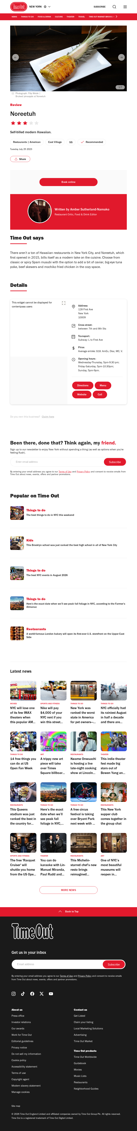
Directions (82, 385)
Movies (78, 1070)
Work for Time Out (22, 1035)
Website (81, 394)
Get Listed (79, 1016)
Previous (15, 57)
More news (68, 890)
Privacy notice (19, 1048)
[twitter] (42, 994)
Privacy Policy (83, 472)
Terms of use (19, 1073)
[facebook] (32, 994)
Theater (70, 17)
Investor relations (21, 1022)
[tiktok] (23, 994)
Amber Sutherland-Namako (89, 210)
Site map (16, 1106)
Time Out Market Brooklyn (102, 17)
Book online (68, 182)
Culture (59, 17)
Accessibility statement (24, 1067)
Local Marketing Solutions (88, 1029)
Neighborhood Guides (86, 1089)
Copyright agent (20, 1079)
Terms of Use (65, 472)
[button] (63, 303)
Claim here (48, 417)
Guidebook (80, 1063)
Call (100, 394)
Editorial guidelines (22, 1041)
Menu (103, 385)
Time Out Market (83, 1041)
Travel (81, 17)
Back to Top (72, 912)
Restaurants (80, 1082)
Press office (18, 1016)
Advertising (80, 1035)
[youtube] (51, 994)
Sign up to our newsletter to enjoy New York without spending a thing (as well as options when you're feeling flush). (66, 451)
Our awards (18, 1029)
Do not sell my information (26, 1054)
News (14, 17)
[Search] (114, 7)
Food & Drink (44, 17)
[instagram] (14, 994)
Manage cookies (21, 1092)
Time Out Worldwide (85, 1057)
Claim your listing (83, 1022)
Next (121, 57)
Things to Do (27, 17)
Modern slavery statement (26, 1086)
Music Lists (80, 1076)
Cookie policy (19, 1060)
